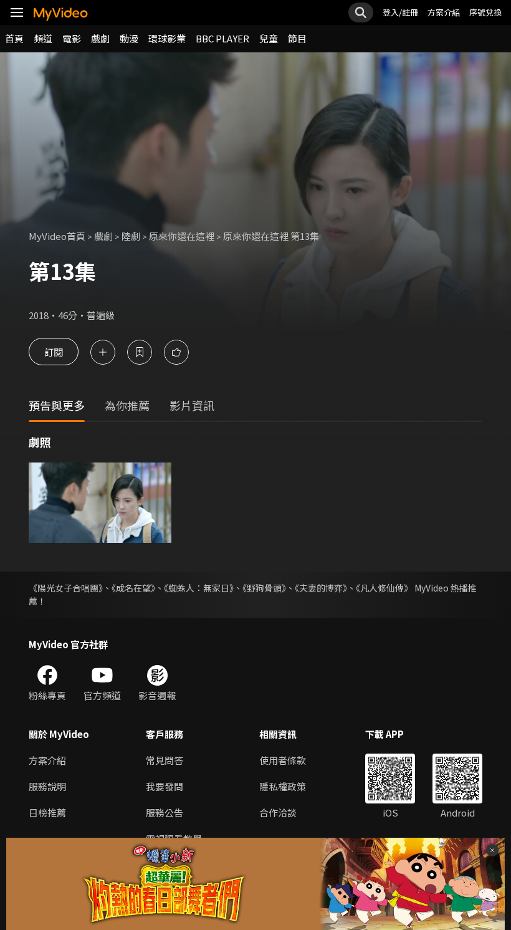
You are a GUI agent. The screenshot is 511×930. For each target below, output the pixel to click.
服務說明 (47, 786)
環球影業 (167, 38)
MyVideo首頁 (57, 235)
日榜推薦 (47, 812)
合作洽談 (278, 812)
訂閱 (53, 351)
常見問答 (164, 760)
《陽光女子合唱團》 (66, 588)
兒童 (268, 38)
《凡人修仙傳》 (384, 588)
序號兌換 (485, 12)
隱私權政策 (282, 786)
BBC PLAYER (222, 38)
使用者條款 (282, 760)
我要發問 (164, 786)
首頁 (14, 38)
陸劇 (131, 235)
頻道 (43, 38)
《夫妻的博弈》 (321, 588)
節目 (297, 38)
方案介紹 (443, 12)
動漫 (129, 38)
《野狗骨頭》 (264, 588)
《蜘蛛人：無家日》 (199, 588)
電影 (71, 38)
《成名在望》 (133, 588)
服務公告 (164, 812)
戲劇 (100, 38)
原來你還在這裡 (181, 235)
